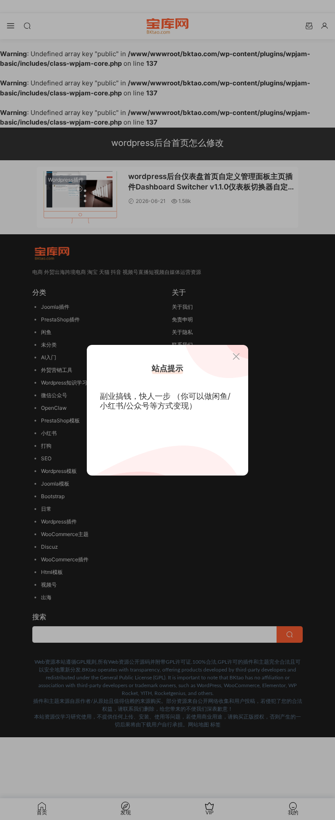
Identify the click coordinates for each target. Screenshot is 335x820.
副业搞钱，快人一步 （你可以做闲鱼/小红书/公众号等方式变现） (165, 400)
